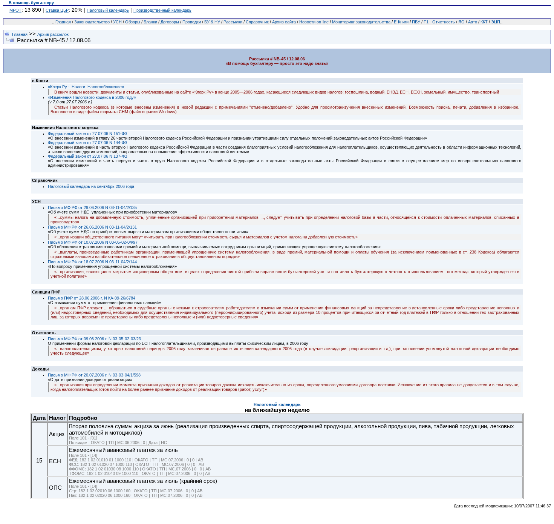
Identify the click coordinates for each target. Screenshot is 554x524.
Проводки (191, 22)
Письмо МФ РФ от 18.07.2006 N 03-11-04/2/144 (92, 262)
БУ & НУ (212, 22)
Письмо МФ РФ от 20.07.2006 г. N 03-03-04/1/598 (94, 375)
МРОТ (15, 10)
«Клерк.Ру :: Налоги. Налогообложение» (86, 87)
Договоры (170, 22)
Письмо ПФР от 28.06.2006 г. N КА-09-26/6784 (91, 298)
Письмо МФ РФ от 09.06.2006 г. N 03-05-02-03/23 (94, 339)
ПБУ (416, 22)
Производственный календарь (162, 10)
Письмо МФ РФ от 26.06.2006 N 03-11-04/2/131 (92, 227)
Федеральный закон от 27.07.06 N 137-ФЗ (87, 156)
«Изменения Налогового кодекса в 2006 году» (92, 97)
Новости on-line (314, 22)
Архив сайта (284, 22)
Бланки (150, 22)
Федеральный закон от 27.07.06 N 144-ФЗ (87, 142)
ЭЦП (495, 22)
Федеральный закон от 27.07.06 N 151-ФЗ (87, 133)
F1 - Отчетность (439, 22)
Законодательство (92, 22)
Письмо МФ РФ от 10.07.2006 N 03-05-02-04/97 (93, 242)
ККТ (484, 22)
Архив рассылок (53, 34)
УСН (117, 22)
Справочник (257, 22)
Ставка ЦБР (57, 10)
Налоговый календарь (108, 10)
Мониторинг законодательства (361, 22)
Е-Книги (401, 22)
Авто (472, 22)
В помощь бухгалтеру (31, 2)
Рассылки (232, 22)
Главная (63, 22)
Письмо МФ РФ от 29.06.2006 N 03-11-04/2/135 (92, 207)
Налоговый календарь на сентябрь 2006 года (91, 186)
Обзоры (132, 22)
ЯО (461, 22)
